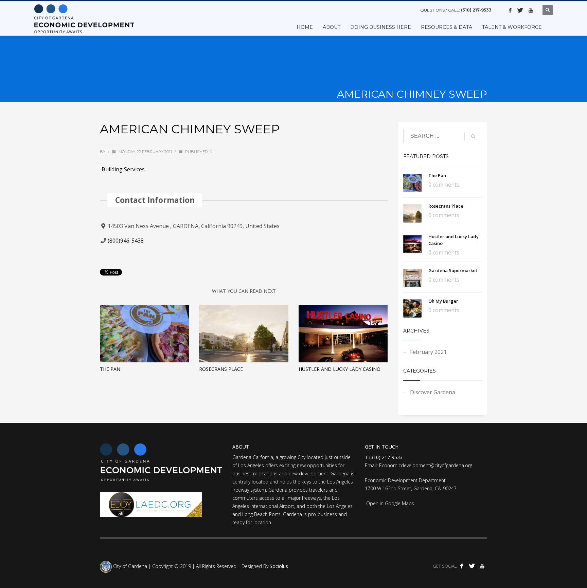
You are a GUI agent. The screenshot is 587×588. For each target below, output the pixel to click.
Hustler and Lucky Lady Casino (339, 369)
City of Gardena (129, 566)
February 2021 (428, 352)
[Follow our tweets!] (520, 10)
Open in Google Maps (389, 503)
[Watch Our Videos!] (531, 10)
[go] (473, 136)
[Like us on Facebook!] (510, 10)
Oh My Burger (443, 301)
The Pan (110, 369)
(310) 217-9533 (476, 10)
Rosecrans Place (221, 369)
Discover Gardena (432, 392)
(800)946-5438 (126, 240)
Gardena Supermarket (452, 270)
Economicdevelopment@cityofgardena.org (425, 465)
